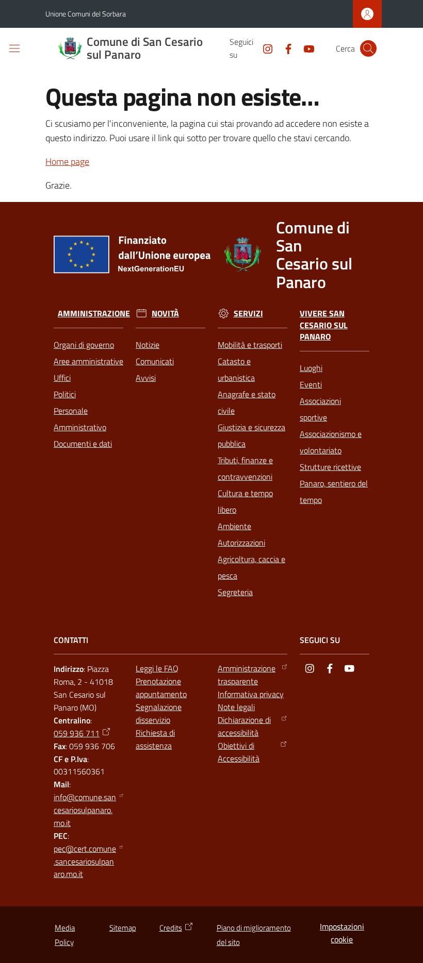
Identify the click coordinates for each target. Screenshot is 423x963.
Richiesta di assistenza (155, 739)
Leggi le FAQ (157, 668)
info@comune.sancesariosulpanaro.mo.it (85, 810)
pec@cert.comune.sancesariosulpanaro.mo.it (85, 861)
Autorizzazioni (241, 542)
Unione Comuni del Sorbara (85, 13)
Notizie (147, 345)
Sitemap (122, 928)
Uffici (62, 377)
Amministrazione (94, 313)
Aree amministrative (88, 361)
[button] (368, 48)
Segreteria (235, 592)
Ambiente (234, 526)
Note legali (236, 707)
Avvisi (146, 377)
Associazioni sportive (320, 409)
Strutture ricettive (330, 467)
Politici (65, 394)
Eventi (311, 384)
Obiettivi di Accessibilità (238, 752)
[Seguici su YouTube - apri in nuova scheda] (305, 48)
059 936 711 (77, 733)
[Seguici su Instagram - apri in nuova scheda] (263, 48)
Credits (170, 928)
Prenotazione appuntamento (161, 687)
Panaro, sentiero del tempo (334, 491)
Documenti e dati (83, 443)
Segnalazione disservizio (159, 713)
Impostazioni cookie (342, 932)
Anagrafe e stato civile (246, 402)
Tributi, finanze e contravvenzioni (245, 468)
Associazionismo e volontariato (331, 442)
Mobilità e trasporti (250, 345)
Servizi (248, 313)
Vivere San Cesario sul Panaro (324, 325)
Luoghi (311, 368)
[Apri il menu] (14, 48)
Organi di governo (84, 345)
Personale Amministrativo (80, 418)
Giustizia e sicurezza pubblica (251, 435)
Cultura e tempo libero (245, 501)
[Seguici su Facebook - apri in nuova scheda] (284, 48)
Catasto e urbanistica (236, 369)
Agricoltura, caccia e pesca (251, 567)
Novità (165, 313)
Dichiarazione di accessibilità (244, 726)
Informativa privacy (251, 694)
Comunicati (155, 361)
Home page (67, 161)
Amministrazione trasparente (246, 674)
